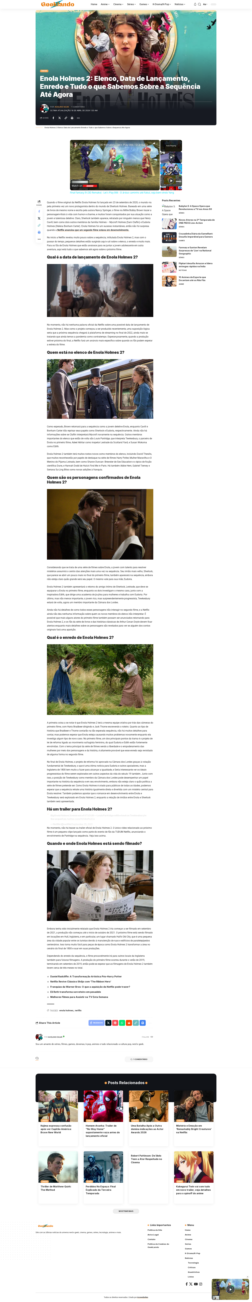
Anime (181, 284)
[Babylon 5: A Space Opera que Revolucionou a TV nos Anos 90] (169, 210)
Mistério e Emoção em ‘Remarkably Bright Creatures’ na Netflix (194, 1129)
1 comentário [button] (140, 1059)
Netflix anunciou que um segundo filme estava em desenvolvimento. (93, 230)
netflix (78, 1010)
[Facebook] (186, 1284)
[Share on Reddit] (129, 1023)
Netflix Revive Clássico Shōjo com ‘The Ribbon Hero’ (80, 981)
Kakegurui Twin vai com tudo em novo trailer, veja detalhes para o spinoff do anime (193, 1190)
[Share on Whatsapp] (122, 1023)
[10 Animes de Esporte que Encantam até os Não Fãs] (169, 281)
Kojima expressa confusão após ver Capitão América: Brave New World (56, 1129)
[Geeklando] (58, 4)
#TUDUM (89, 815)
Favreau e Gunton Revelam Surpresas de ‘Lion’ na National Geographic (195, 250)
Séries (181, 213)
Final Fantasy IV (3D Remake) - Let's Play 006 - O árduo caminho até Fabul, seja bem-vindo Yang (114, 144)
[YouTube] (195, 1284)
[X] (190, 1284)
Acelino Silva (62, 107)
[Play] (171, 157)
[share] (153, 143)
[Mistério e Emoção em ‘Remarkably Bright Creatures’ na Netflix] (194, 1106)
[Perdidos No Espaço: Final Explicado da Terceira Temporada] (103, 1167)
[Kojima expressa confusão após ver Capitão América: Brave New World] (58, 1106)
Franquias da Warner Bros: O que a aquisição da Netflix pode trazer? (90, 986)
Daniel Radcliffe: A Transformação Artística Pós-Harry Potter (86, 976)
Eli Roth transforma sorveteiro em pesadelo (75, 991)
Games (182, 241)
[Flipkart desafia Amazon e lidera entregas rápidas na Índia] (169, 267)
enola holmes (66, 1010)
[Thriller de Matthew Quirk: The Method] (58, 1167)
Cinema (44, 71)
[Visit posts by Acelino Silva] (44, 108)
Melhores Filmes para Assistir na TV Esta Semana (79, 997)
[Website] (151, 1037)
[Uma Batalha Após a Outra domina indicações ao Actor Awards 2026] (148, 1106)
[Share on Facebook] (53, 118)
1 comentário (78, 107)
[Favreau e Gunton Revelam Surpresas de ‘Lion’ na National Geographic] (169, 251)
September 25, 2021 (82, 824)
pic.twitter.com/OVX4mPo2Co (79, 818)
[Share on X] (59, 118)
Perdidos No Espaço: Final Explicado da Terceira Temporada (101, 1190)
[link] (75, 144)
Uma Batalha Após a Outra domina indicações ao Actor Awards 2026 (147, 1129)
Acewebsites (142, 1297)
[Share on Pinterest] (115, 1023)
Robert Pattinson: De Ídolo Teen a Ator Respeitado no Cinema (146, 1159)
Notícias (183, 270)
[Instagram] (200, 1284)
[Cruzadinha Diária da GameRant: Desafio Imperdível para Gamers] (169, 237)
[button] (199, 4)
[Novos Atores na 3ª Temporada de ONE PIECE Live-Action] (169, 223)
